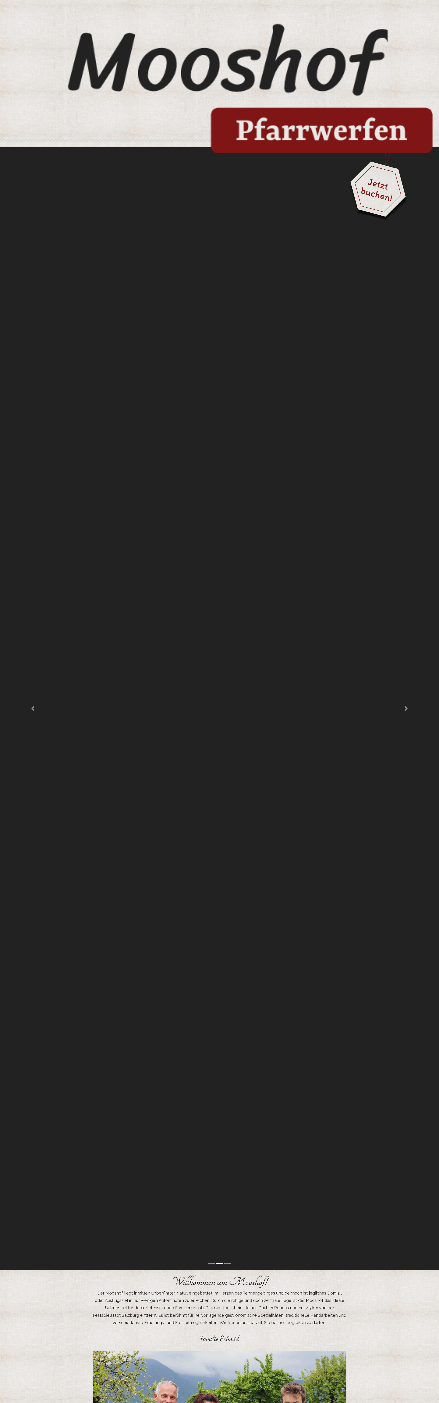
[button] (33, 708)
